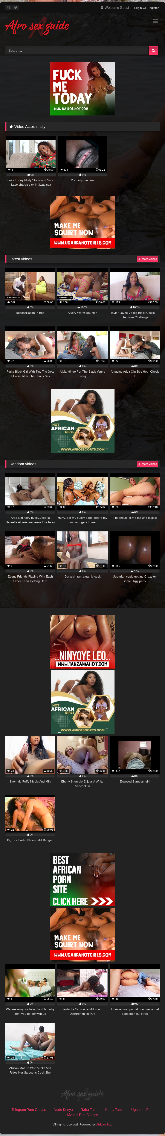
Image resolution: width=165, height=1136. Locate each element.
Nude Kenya (63, 1110)
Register (153, 7)
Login (138, 7)
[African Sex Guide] (82, 28)
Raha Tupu (89, 1110)
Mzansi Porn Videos (82, 1115)
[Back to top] (151, 1123)
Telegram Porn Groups (29, 1110)
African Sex (104, 1124)
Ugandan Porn (142, 1110)
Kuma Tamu (114, 1110)
